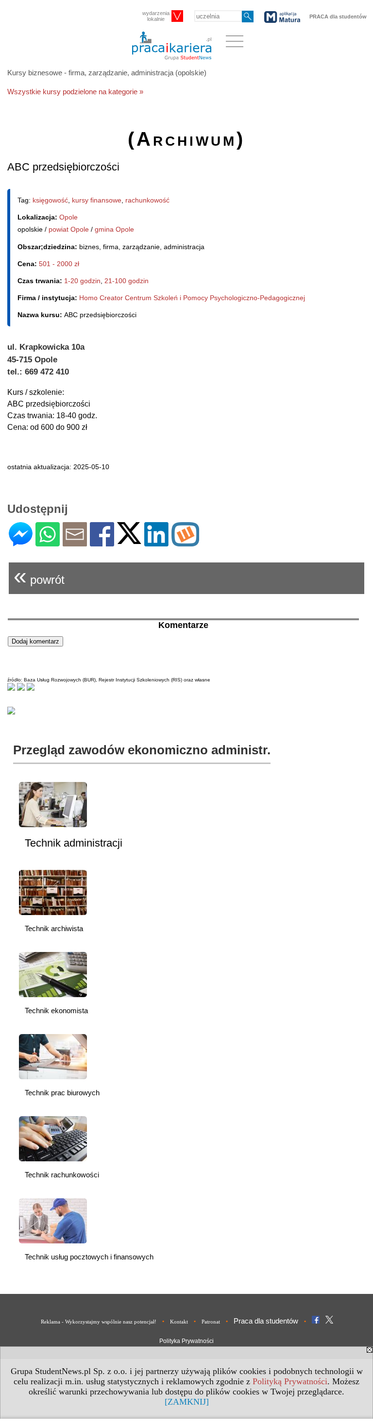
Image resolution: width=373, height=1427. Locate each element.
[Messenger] (21, 542)
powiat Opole (69, 229)
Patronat (211, 1322)
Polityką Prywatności (290, 1381)
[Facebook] (102, 542)
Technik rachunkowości (62, 1175)
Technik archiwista (54, 928)
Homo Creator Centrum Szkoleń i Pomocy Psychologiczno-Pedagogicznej (192, 298)
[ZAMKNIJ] (187, 1402)
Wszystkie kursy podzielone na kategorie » (75, 91)
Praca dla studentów (266, 1321)
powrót (39, 576)
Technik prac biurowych (62, 1092)
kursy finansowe (96, 200)
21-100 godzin (126, 281)
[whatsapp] (47, 542)
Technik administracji (73, 843)
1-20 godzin (82, 281)
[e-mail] (75, 542)
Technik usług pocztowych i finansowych (89, 1257)
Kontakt (179, 1322)
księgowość (50, 200)
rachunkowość (147, 200)
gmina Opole (114, 229)
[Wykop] (185, 542)
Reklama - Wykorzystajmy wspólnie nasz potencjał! (98, 1322)
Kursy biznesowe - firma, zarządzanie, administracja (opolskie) (106, 72)
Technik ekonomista (56, 1010)
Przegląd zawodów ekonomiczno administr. (142, 750)
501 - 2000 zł (59, 264)
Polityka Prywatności (186, 1341)
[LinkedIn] (156, 542)
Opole (68, 217)
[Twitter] (129, 539)
